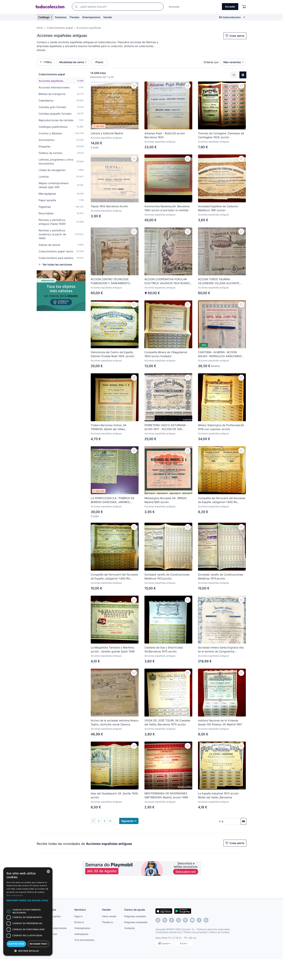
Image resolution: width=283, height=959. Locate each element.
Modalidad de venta (72, 62)
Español (165, 943)
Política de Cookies (219, 932)
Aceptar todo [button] (16, 943)
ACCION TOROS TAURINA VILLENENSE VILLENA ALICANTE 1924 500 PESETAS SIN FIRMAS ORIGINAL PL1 (218, 281)
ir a (221, 821)
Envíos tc (79, 922)
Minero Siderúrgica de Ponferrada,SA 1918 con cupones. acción (221, 427)
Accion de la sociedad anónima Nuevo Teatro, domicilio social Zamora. (114, 722)
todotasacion (81, 934)
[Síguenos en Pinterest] (185, 920)
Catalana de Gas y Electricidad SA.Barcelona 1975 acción (163, 649)
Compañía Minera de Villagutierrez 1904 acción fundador (165, 354)
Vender (107, 17)
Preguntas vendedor (135, 916)
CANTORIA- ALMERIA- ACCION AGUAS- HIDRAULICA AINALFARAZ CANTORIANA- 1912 (220, 354)
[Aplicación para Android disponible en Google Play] (182, 910)
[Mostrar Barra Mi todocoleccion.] (244, 17)
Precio (99, 62)
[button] (28, 902)
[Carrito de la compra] (244, 6)
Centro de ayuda (134, 909)
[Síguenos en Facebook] (171, 920)
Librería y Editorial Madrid (107, 133)
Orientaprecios (91, 17)
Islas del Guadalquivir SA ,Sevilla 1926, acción (114, 795)
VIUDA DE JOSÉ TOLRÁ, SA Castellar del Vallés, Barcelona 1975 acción (167, 722)
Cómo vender (109, 916)
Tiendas (74, 17)
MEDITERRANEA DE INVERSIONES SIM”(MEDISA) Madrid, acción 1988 (166, 795)
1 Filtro (47, 62)
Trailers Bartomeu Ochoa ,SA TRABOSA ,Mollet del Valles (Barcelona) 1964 (108, 427)
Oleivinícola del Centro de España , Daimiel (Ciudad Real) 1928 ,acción (112, 354)
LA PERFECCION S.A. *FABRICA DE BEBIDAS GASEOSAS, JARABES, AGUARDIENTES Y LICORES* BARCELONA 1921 (112, 500)
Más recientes (232, 62)
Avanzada (174, 6)
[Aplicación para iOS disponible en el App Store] (163, 910)
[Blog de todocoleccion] (206, 920)
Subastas (61, 17)
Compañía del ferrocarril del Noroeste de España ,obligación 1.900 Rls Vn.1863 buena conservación (114, 576)
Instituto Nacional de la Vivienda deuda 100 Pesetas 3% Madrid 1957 (220, 722)
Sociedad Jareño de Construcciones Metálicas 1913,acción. (166, 576)
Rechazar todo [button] (38, 943)
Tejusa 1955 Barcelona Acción (109, 206)
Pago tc (78, 916)
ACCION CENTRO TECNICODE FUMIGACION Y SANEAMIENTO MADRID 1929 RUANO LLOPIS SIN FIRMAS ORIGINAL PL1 (112, 281)
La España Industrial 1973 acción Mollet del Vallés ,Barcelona (218, 795)
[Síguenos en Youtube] (192, 920)
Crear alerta (236, 35)
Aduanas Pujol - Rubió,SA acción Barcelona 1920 (164, 135)
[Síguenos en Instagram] (157, 920)
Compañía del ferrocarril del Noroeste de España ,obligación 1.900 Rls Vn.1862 (221, 500)
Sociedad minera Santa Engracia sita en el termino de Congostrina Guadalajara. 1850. (221, 649)
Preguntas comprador (136, 922)
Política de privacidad (195, 932)
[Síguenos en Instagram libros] (164, 920)
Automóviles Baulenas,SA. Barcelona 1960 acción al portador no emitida (166, 208)
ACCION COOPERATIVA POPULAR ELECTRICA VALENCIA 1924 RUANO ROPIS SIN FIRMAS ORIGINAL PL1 (167, 281)
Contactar (129, 928)
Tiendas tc (107, 922)
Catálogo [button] (44, 17)
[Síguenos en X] (178, 920)
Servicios (80, 909)
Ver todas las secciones (57, 264)
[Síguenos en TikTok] (199, 920)
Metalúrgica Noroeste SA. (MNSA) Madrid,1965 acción (165, 500)
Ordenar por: (211, 62)
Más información (15, 895)
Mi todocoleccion (230, 17)
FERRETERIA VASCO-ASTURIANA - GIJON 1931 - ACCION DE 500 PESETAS (166, 427)
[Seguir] (134, 86)
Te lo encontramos (84, 940)
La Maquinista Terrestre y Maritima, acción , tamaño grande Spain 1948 (113, 649)
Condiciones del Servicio (168, 932)
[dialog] (27, 911)
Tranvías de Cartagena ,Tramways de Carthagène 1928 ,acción (221, 135)
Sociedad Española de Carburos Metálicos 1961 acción (218, 208)
